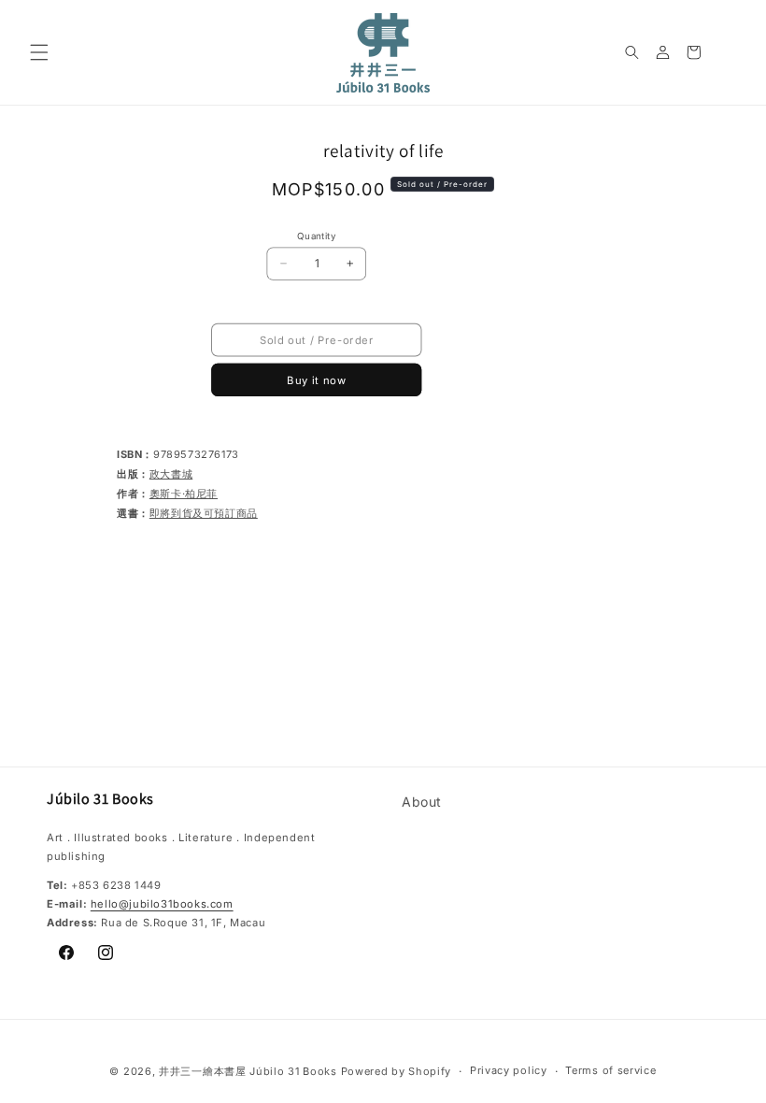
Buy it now (316, 380)
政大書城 (170, 473)
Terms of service (610, 1070)
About (422, 801)
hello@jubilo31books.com (162, 903)
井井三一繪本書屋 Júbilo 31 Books (248, 1071)
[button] (39, 52)
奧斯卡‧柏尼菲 (183, 493)
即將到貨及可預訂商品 (203, 513)
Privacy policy (508, 1070)
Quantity (316, 235)
